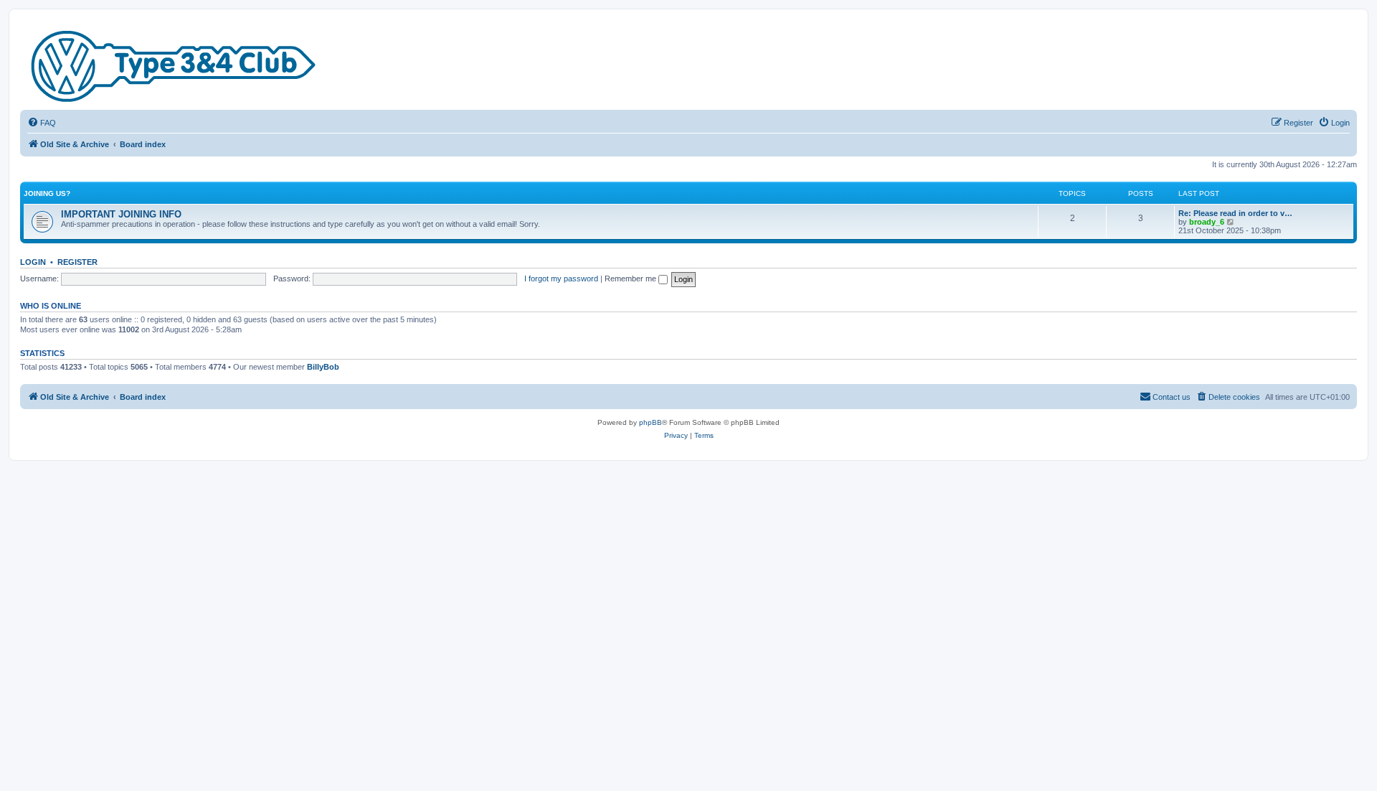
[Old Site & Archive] (174, 63)
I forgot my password (561, 278)
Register (77, 262)
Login (33, 262)
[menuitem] (41, 122)
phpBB (650, 422)
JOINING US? (47, 193)
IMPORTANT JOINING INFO (121, 214)
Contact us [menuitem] (1172, 397)
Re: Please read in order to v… (1235, 213)
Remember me (631, 278)
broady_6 (1206, 221)
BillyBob (323, 366)
